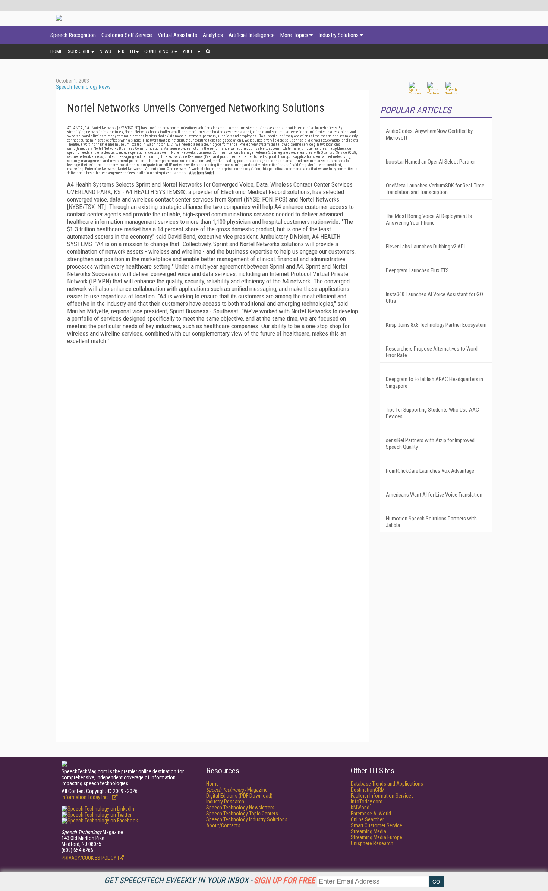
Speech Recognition (73, 35)
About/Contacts (223, 825)
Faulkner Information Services (382, 796)
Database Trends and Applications (387, 784)
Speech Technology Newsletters (240, 808)
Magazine (237, 790)
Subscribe (79, 51)
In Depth (126, 51)
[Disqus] (212, 443)
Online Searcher (367, 819)
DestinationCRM (368, 790)
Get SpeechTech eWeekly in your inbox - (209, 880)
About (189, 51)
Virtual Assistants (177, 35)
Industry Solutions (338, 35)
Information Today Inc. (86, 797)
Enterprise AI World (371, 814)
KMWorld (360, 808)
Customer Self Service (126, 35)
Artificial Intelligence (252, 35)
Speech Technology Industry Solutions (246, 819)
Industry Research (225, 802)
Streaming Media (368, 831)
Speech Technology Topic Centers (242, 814)
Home (56, 51)
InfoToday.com (366, 802)
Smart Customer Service (376, 825)
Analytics (213, 35)
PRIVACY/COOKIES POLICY (89, 858)
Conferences (158, 51)
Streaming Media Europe (376, 837)
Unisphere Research (372, 843)
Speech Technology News (83, 87)
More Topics (294, 35)
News (105, 51)
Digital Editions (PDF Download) (239, 796)
